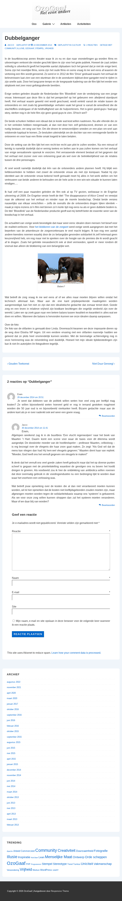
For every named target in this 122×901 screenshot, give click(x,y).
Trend (70, 864)
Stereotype (60, 863)
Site (14, 606)
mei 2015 (11, 753)
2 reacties (92, 45)
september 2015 (14, 737)
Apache (10, 851)
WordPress (46, 870)
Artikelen (65, 24)
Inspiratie (24, 857)
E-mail (15, 592)
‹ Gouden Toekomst (18, 363)
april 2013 (11, 814)
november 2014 (14, 775)
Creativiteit (66, 850)
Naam (15, 578)
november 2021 (14, 687)
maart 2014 (12, 792)
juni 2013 (11, 803)
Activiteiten (84, 24)
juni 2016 (11, 720)
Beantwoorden (108, 416)
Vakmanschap (103, 863)
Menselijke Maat (58, 857)
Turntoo (76, 864)
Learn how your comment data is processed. (76, 652)
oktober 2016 (13, 709)
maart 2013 (12, 819)
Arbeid (16, 851)
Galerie (47, 24)
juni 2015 (11, 748)
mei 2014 (11, 786)
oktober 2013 (13, 797)
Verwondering (13, 870)
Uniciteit (87, 863)
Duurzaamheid (84, 850)
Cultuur (76, 45)
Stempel (39, 48)
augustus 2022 (13, 682)
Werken (36, 870)
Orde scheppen (96, 857)
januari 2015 (12, 764)
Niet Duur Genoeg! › (103, 363)
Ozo (34, 24)
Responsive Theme (60, 891)
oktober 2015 (13, 731)
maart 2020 (12, 698)
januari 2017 (12, 704)
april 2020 (11, 693)
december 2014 (14, 770)
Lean (41, 857)
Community (10, 48)
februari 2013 (13, 825)
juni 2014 (11, 781)
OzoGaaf (50, 8)
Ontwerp (78, 857)
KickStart (34, 857)
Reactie (61, 531)
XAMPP (55, 870)
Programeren (36, 864)
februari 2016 (13, 726)
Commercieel (28, 851)
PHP (28, 864)
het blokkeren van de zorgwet (51, 227)
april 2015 (11, 759)
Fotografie (101, 850)
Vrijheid (49, 48)
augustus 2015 (13, 742)
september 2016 (14, 715)
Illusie (20, 48)
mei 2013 (11, 808)
